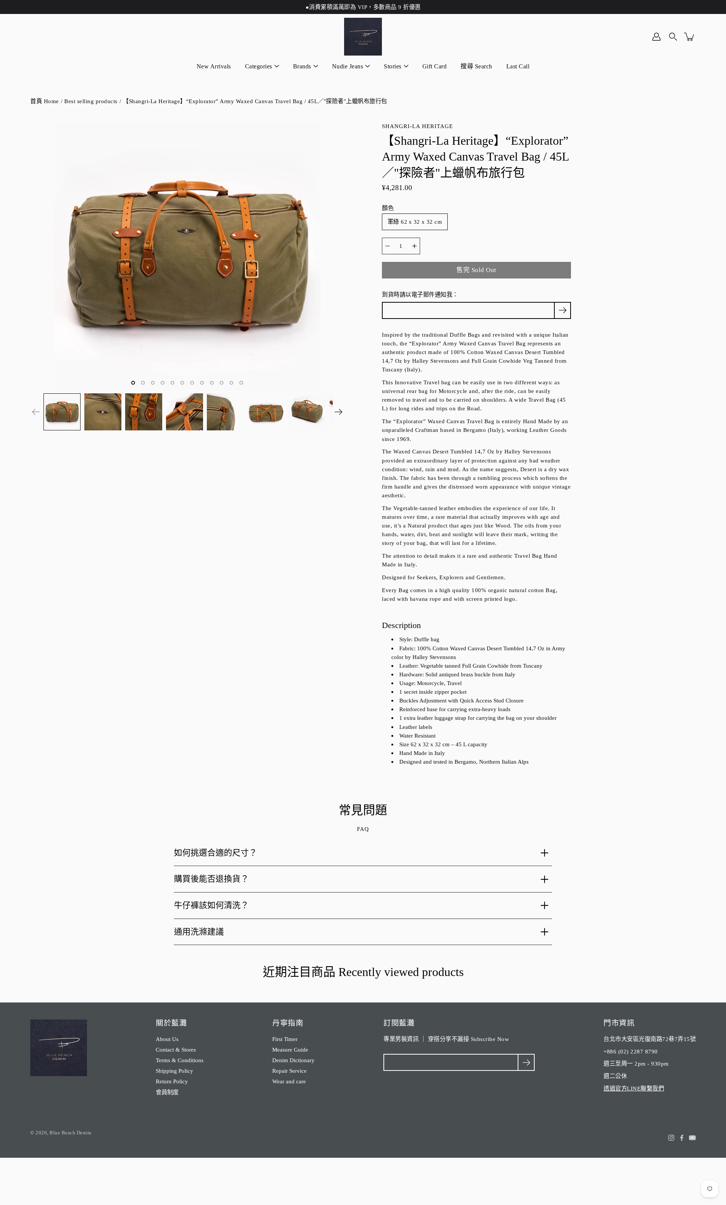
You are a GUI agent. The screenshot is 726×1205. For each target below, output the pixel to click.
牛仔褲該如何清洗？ (211, 905)
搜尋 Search (476, 66)
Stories (393, 66)
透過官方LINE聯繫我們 (633, 1088)
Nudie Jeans (347, 66)
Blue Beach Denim (70, 1132)
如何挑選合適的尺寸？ (215, 852)
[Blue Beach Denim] (363, 37)
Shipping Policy (174, 1070)
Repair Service (289, 1070)
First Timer (285, 1039)
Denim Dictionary (293, 1060)
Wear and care (289, 1081)
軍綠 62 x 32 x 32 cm (415, 221)
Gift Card (434, 66)
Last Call (518, 66)
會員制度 (167, 1092)
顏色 (388, 208)
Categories (258, 66)
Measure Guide (290, 1049)
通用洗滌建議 (199, 931)
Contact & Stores (176, 1049)
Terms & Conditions (179, 1060)
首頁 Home (44, 101)
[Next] (338, 412)
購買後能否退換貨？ (211, 878)
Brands (302, 66)
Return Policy (172, 1081)
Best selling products (91, 101)
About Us (167, 1039)
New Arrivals (214, 66)
